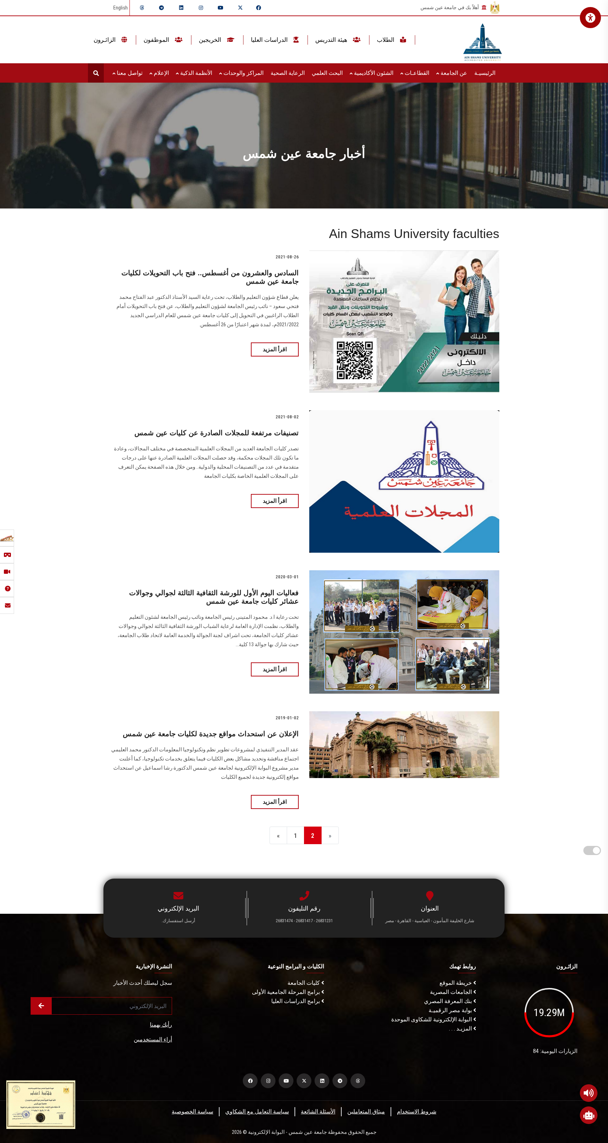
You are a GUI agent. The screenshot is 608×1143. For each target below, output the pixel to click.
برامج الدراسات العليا (296, 1001)
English (120, 8)
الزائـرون (105, 39)
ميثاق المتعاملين (366, 1111)
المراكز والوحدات (243, 73)
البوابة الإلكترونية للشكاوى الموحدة (432, 1019)
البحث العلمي (327, 73)
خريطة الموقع (456, 983)
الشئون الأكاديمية (373, 73)
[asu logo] (483, 40)
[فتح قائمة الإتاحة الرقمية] (590, 17)
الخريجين (211, 39)
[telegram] (161, 7)
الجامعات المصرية (451, 992)
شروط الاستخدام (416, 1111)
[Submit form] (41, 1006)
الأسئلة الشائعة (318, 1111)
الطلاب (386, 39)
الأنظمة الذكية (195, 73)
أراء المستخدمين (153, 1039)
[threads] (142, 7)
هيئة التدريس (332, 39)
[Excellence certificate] (40, 1104)
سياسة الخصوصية (192, 1111)
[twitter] (240, 7)
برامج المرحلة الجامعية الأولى (286, 992)
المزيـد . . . (461, 1028)
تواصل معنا (128, 73)
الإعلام (160, 73)
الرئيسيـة (484, 73)
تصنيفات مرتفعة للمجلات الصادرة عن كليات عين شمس (216, 433)
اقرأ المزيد (275, 349)
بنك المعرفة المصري (448, 1001)
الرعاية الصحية (288, 73)
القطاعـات (416, 73)
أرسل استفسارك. (178, 920)
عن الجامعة (453, 73)
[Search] (96, 73)
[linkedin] (181, 7)
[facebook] (258, 7)
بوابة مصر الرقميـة (451, 1010)
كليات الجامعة (304, 983)
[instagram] (201, 7)
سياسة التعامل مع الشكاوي (257, 1111)
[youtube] (220, 7)
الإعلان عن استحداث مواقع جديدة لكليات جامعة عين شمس (211, 734)
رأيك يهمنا (161, 1024)
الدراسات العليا (270, 39)
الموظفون (157, 39)
